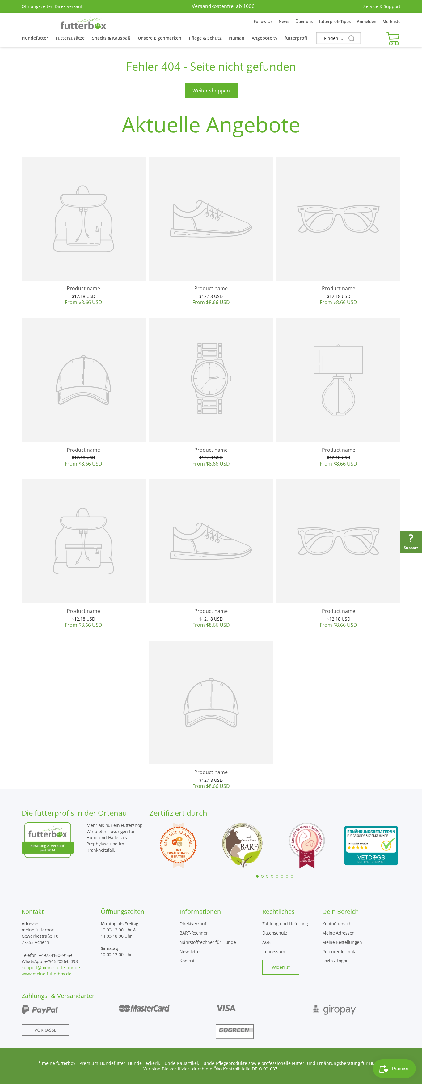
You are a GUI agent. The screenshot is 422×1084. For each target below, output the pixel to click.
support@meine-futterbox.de (51, 967)
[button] (391, 38)
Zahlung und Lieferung (285, 924)
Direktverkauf (192, 924)
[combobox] (338, 38)
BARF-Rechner (193, 933)
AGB (266, 942)
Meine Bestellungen (342, 942)
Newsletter (190, 951)
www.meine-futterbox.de (46, 974)
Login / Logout (336, 961)
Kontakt (187, 961)
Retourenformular (340, 951)
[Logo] (83, 21)
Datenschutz (274, 933)
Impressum (273, 951)
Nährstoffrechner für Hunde (207, 942)
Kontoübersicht (337, 924)
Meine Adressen (338, 933)
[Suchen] (349, 38)
